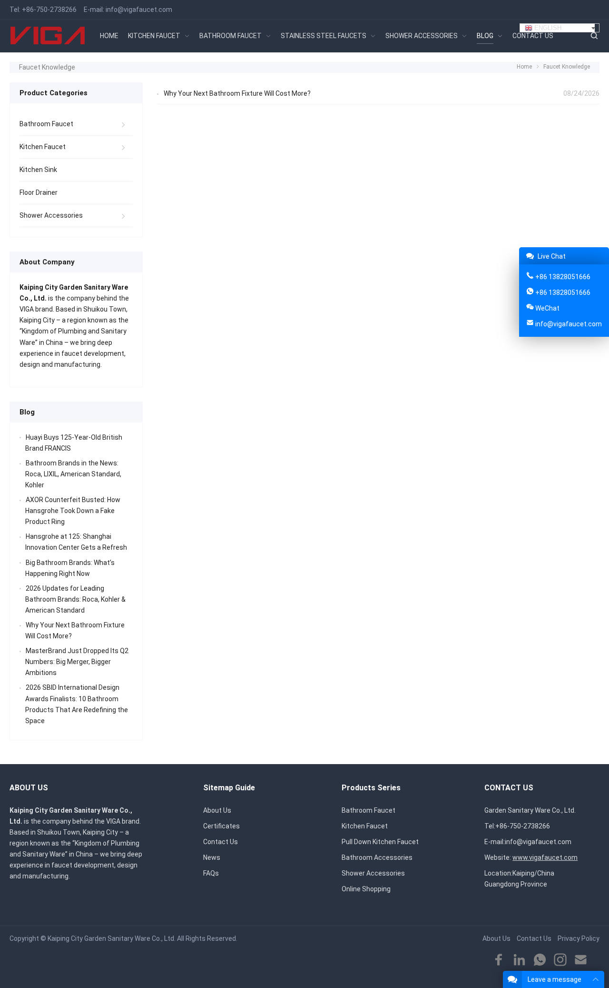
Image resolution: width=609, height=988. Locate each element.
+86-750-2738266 (49, 9)
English (546, 27)
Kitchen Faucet (43, 147)
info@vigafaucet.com (139, 9)
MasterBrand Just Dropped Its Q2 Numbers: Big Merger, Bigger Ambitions (76, 661)
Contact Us (220, 842)
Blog (27, 412)
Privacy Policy (578, 938)
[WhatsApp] (539, 960)
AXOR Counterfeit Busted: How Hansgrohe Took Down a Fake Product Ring (72, 510)
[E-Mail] (580, 960)
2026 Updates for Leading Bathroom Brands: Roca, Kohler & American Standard (75, 599)
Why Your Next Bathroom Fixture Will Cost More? (237, 93)
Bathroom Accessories (377, 857)
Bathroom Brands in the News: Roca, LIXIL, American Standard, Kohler (73, 474)
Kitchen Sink (38, 169)
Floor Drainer (39, 192)
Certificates (221, 826)
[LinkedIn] (519, 960)
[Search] (593, 36)
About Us (217, 810)
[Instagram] (560, 960)
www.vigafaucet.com (545, 857)
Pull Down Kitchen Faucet (380, 842)
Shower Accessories (51, 215)
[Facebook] (499, 960)
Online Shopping (366, 889)
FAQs (211, 873)
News (211, 857)
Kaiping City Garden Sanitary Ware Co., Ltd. (112, 938)
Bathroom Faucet (46, 124)
